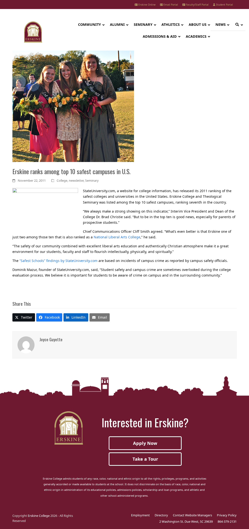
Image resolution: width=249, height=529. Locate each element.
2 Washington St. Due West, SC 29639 (186, 521)
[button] (23, 317)
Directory (161, 515)
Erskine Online (147, 4)
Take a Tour (145, 459)
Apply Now (145, 443)
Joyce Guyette (50, 339)
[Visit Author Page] (26, 344)
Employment (140, 515)
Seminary (92, 180)
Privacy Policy (227, 515)
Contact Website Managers (192, 515)
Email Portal (170, 4)
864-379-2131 (227, 521)
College (62, 180)
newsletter (76, 180)
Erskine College (39, 515)
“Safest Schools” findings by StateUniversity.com (58, 260)
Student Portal (224, 4)
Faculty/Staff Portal (197, 4)
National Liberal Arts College (117, 237)
